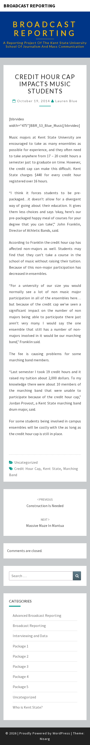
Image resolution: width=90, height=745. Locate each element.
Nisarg (45, 739)
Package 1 (20, 646)
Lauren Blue (66, 101)
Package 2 (20, 656)
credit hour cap (27, 468)
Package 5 (20, 686)
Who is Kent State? (28, 707)
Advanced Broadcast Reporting (37, 615)
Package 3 (20, 666)
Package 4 (20, 676)
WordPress (61, 733)
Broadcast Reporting (29, 6)
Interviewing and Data (30, 635)
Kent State (52, 468)
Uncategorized (26, 462)
